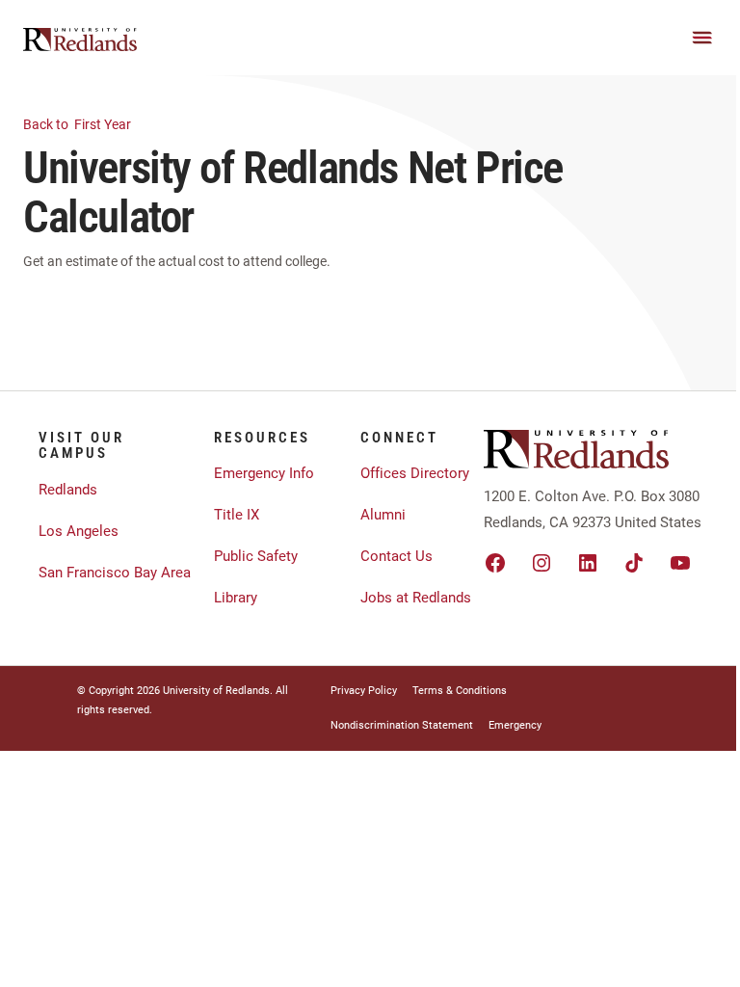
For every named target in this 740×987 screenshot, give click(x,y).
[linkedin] (587, 562)
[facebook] (495, 562)
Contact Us (396, 556)
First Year (78, 124)
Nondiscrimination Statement (401, 725)
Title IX (236, 514)
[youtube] (680, 562)
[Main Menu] (702, 37)
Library (235, 597)
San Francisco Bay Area (115, 572)
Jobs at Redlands (415, 597)
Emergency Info (264, 473)
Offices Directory (414, 473)
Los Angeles (79, 531)
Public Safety (256, 556)
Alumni (383, 514)
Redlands (68, 489)
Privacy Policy (363, 690)
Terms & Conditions (459, 690)
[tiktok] (634, 562)
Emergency (515, 725)
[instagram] (541, 562)
